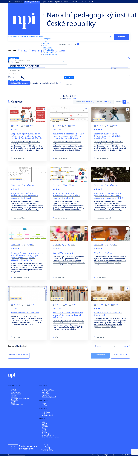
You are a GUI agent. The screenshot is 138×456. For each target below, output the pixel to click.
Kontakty (14, 397)
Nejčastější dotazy (17, 404)
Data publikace (87, 102)
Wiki (43, 422)
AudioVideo (45, 426)
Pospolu (44, 432)
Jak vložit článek (121, 355)
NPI (10, 2)
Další (41, 36)
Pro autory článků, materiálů (20, 398)
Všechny (24, 51)
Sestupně (106, 102)
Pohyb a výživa (46, 434)
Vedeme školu (18, 2)
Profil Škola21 (47, 48)
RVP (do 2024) (37, 51)
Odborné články (27, 36)
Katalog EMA (47, 39)
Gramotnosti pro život (50, 54)
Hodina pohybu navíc (48, 435)
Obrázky (44, 429)
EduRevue (83, 2)
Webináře (36, 36)
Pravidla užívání (15, 392)
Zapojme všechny (47, 2)
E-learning (45, 425)
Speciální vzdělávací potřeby (22, 60)
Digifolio (46, 43)
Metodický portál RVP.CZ (32, 2)
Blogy (45, 45)
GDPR (13, 403)
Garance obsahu (16, 394)
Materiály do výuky (14, 36)
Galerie (44, 431)
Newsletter (14, 400)
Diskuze (44, 423)
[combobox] (38, 62)
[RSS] (9, 101)
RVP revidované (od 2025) (56, 51)
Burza (44, 428)
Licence (13, 401)
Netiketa (14, 395)
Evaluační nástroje (47, 415)
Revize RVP (74, 2)
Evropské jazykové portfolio (50, 437)
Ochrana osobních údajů (16, 455)
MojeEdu (90, 2)
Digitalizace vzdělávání (61, 2)
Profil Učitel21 (46, 413)
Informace (14, 389)
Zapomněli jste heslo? (16, 80)
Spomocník (46, 41)
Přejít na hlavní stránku (19, 355)
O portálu (14, 391)
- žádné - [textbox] (17, 63)
